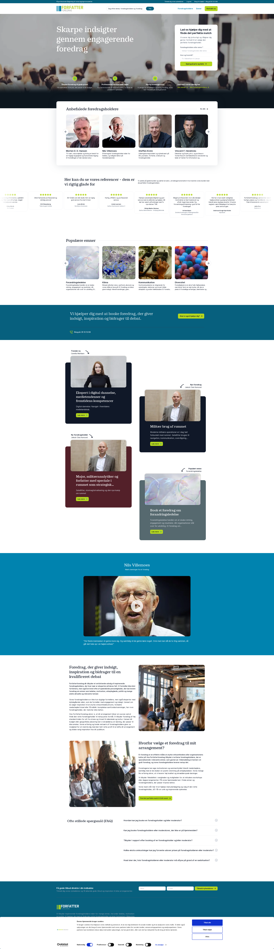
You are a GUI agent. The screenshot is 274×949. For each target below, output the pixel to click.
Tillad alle (207, 922)
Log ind (189, 1)
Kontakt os (211, 9)
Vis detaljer (159, 945)
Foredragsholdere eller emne (191, 47)
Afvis (207, 937)
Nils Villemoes (109, 151)
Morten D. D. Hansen (76, 151)
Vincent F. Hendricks (185, 151)
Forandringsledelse (76, 282)
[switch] (111, 944)
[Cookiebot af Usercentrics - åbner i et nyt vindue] (62, 944)
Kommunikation (147, 282)
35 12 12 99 (214, 1)
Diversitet (180, 282)
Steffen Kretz (146, 151)
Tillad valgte (207, 930)
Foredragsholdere (185, 9)
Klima (105, 282)
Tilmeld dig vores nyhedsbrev (174, 1)
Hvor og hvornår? (186, 55)
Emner (199, 9)
